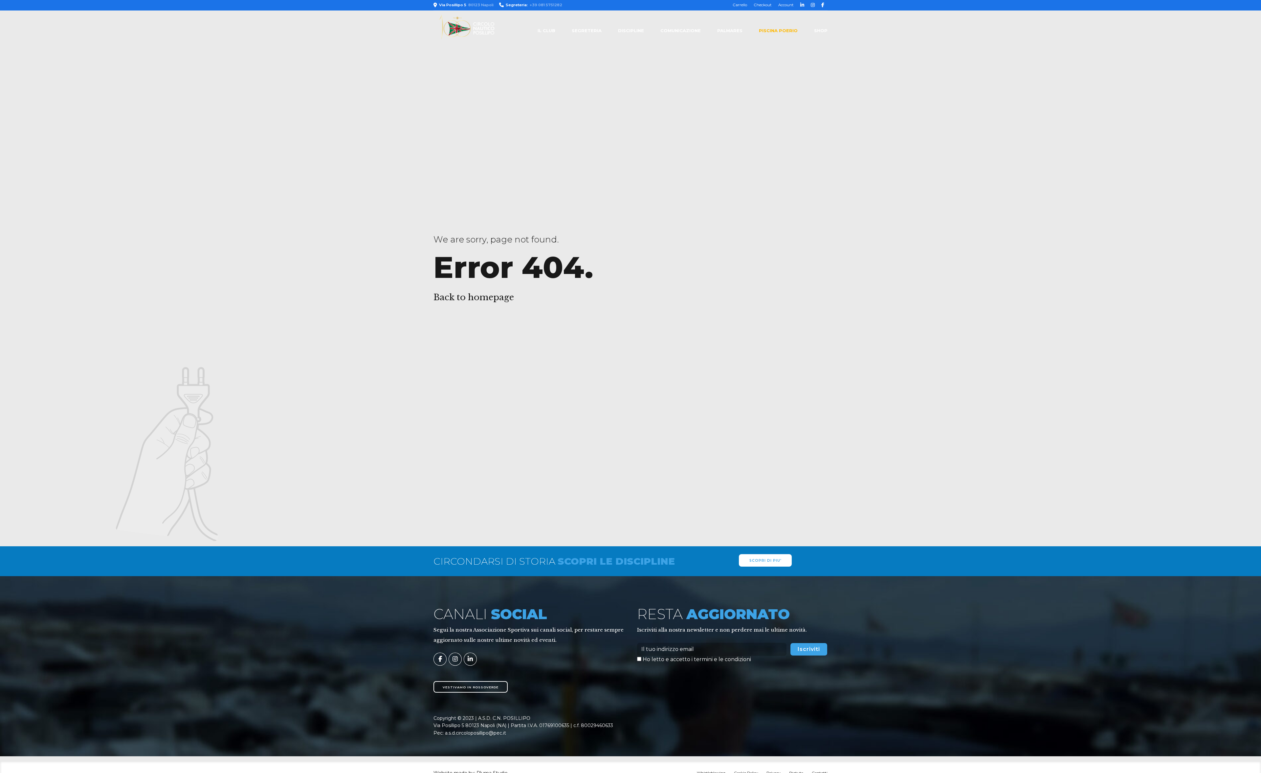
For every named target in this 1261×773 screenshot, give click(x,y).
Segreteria (587, 30)
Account (786, 5)
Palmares (729, 30)
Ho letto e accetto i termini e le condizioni (697, 659)
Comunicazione (680, 30)
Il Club (546, 30)
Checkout (763, 5)
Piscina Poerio (778, 30)
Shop (821, 30)
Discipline (631, 30)
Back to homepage (473, 297)
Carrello (740, 5)
